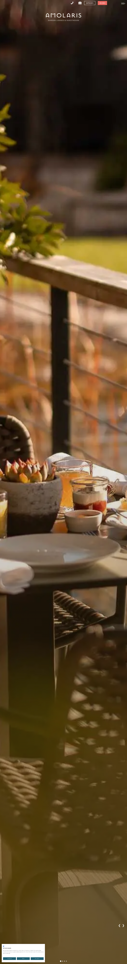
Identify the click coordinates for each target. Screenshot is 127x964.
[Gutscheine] (80, 3)
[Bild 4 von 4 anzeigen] (66, 961)
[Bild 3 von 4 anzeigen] (64, 961)
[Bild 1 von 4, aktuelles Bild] (60, 961)
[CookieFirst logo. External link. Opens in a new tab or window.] (3, 946)
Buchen (102, 3)
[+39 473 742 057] (72, 3)
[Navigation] (123, 4)
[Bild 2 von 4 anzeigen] (62, 961)
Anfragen (89, 3)
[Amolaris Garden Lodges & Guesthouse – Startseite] (63, 13)
